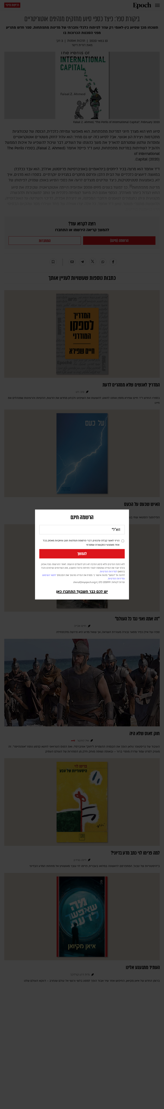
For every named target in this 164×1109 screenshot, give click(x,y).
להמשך (82, 554)
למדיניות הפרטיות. (108, 571)
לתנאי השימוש (49, 575)
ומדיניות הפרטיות (116, 578)
